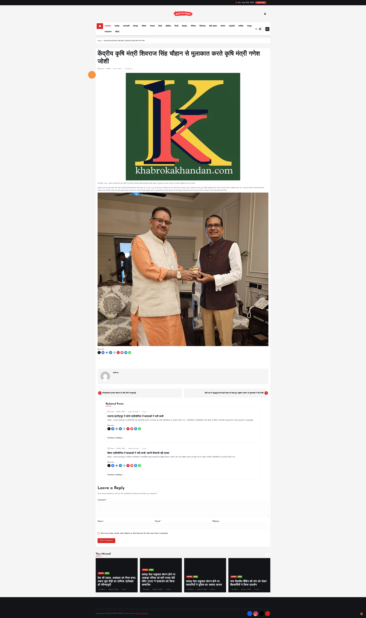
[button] (92, 75)
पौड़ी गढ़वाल (213, 26)
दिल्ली (176, 26)
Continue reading (114, 438)
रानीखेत (240, 26)
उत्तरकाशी (126, 26)
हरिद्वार (117, 32)
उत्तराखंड (108, 26)
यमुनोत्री (232, 26)
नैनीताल (193, 26)
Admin (102, 68)
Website (215, 521)
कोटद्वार (135, 26)
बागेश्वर (223, 26)
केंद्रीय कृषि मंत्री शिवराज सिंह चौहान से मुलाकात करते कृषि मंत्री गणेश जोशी (124, 41)
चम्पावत (152, 26)
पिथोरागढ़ (202, 26)
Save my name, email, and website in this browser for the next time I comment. (134, 533)
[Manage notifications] (361, 613)
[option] (117, 575)
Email (158, 521)
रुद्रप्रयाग (108, 32)
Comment (102, 500)
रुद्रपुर (249, 26)
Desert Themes (142, 613)
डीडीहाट (168, 26)
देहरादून (184, 26)
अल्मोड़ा (116, 26)
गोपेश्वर (144, 26)
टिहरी (160, 26)
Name (101, 521)
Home (100, 41)
